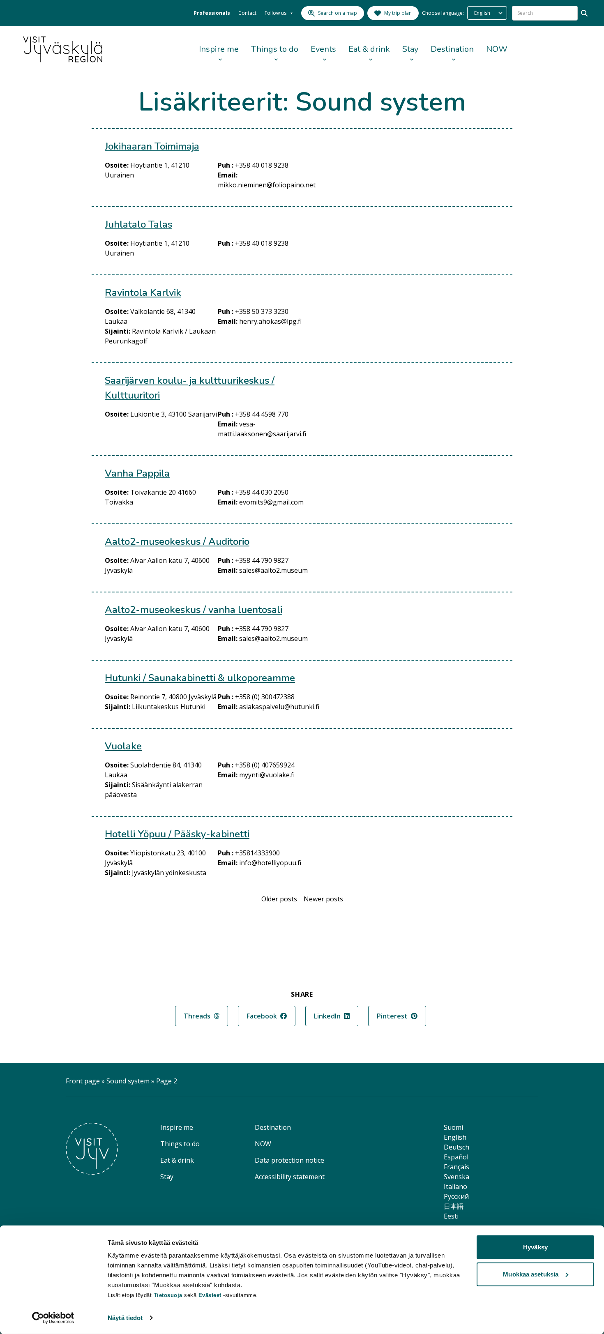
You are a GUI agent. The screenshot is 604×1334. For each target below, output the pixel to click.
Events (323, 49)
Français (456, 1166)
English (455, 1137)
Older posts (279, 898)
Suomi (453, 1127)
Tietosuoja (168, 1295)
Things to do (274, 49)
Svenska (456, 1176)
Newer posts (323, 898)
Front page (83, 1080)
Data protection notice (289, 1160)
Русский (456, 1196)
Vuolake (123, 746)
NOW (496, 49)
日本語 (453, 1206)
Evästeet (211, 1295)
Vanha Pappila (137, 473)
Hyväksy (535, 1247)
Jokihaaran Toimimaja (152, 146)
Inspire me (219, 49)
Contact (247, 12)
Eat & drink (369, 49)
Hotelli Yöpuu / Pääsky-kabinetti (177, 834)
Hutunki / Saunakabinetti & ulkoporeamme (200, 677)
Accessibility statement (290, 1176)
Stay (410, 49)
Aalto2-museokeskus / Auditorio (177, 541)
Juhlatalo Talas (138, 224)
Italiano (455, 1186)
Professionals (212, 12)
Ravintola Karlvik (143, 292)
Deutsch (456, 1147)
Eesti (451, 1216)
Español (456, 1156)
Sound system (128, 1080)
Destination (452, 49)
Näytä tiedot (125, 1317)
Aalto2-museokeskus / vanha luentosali (193, 609)
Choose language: (443, 12)
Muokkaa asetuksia (530, 1273)
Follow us (275, 12)
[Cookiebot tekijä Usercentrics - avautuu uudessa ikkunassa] (53, 1318)
